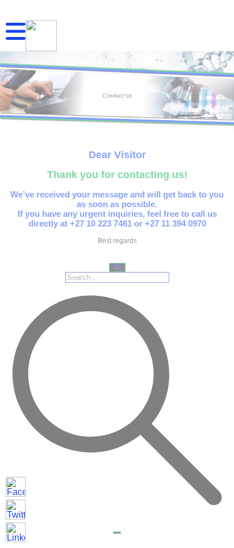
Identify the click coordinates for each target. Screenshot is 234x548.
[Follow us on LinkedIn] (16, 532)
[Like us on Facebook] (16, 487)
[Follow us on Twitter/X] (16, 510)
